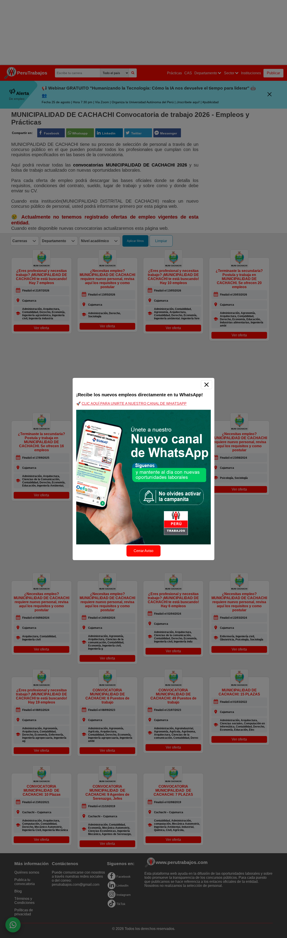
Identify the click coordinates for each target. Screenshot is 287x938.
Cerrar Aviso (143, 551)
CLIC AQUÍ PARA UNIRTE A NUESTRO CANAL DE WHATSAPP (134, 403)
